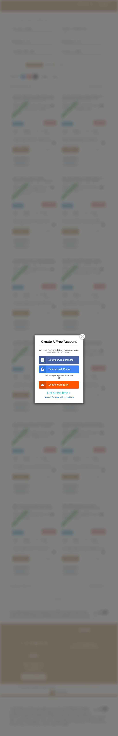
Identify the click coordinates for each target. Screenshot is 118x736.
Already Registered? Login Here (59, 397)
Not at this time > (59, 393)
